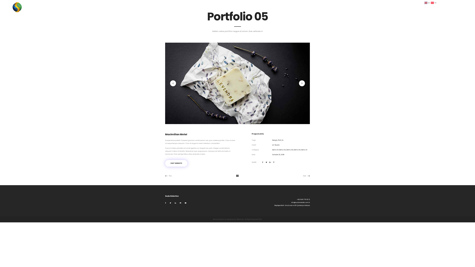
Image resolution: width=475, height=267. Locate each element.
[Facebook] (165, 203)
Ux (282, 140)
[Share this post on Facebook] (263, 162)
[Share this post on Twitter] (266, 162)
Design (274, 140)
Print (279, 140)
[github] (180, 203)
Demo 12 (304, 150)
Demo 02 (282, 150)
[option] (237, 83)
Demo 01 (275, 150)
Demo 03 (289, 150)
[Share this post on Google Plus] (270, 162)
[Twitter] (170, 203)
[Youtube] (185, 203)
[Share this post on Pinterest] (274, 162)
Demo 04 (297, 150)
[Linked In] (175, 203)
